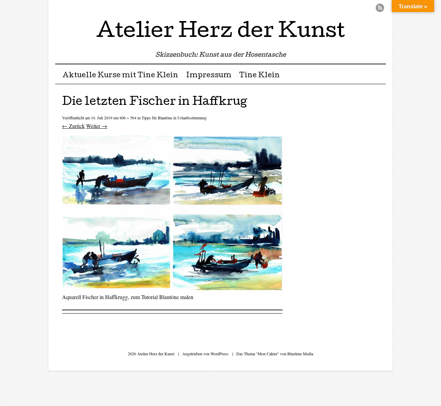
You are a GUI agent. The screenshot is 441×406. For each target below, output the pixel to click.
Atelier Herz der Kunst (220, 32)
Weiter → (96, 125)
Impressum (209, 75)
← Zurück (73, 125)
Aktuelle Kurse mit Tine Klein (120, 75)
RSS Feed (380, 7)
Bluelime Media (300, 353)
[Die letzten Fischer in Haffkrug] (172, 287)
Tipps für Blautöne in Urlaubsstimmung (174, 117)
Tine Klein (259, 75)
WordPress (219, 353)
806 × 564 (128, 117)
